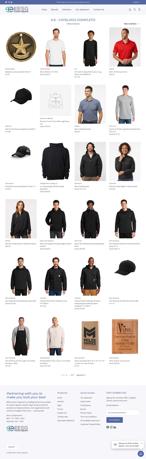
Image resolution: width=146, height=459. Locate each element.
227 (72, 375)
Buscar (83, 409)
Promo (60, 409)
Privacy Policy (85, 413)
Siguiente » (81, 375)
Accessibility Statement (90, 420)
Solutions (66, 9)
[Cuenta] (129, 9)
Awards (60, 401)
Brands (54, 9)
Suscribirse (114, 420)
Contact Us (99, 9)
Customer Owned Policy (90, 424)
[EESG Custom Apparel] (16, 10)
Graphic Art (62, 413)
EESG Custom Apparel (20, 453)
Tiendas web (62, 416)
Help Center (85, 401)
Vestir (59, 397)
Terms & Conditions (88, 416)
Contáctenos (85, 405)
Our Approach (82, 9)
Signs (59, 405)
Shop (44, 9)
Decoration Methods (65, 420)
